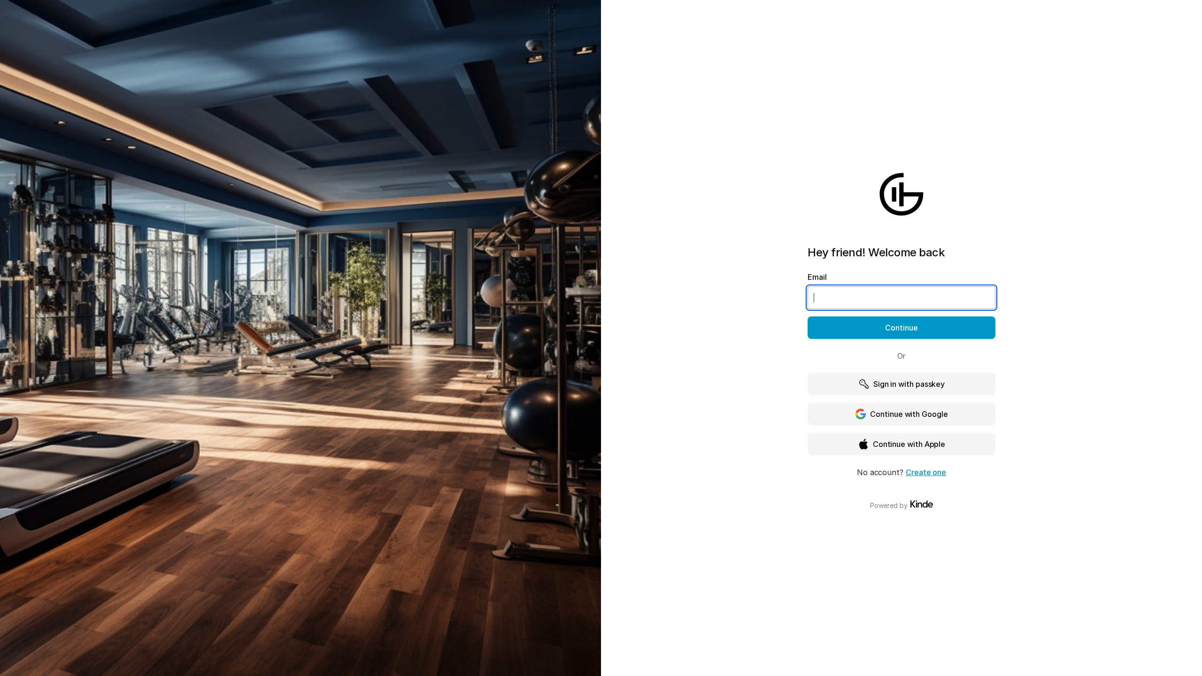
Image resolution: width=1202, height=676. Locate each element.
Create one (926, 472)
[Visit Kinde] (921, 504)
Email (817, 277)
